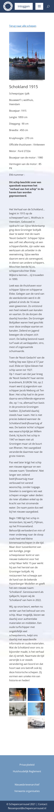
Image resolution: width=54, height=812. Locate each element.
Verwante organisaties (27, 791)
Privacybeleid (27, 764)
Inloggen (24, 6)
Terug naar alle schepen (22, 26)
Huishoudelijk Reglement (27, 771)
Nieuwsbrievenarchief (27, 784)
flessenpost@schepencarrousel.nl (27, 808)
